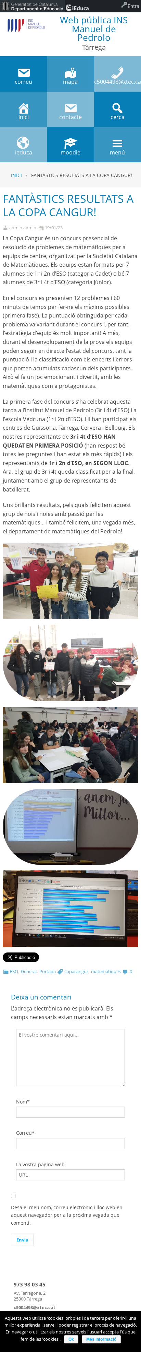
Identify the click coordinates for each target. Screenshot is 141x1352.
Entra (133, 6)
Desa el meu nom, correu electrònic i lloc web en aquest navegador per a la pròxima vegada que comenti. (67, 1215)
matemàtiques (106, 971)
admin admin (22, 228)
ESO (14, 971)
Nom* (23, 1101)
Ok (71, 1339)
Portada (47, 971)
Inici (16, 175)
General (29, 971)
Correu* (25, 1133)
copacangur (76, 971)
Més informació (101, 1339)
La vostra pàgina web (40, 1164)
